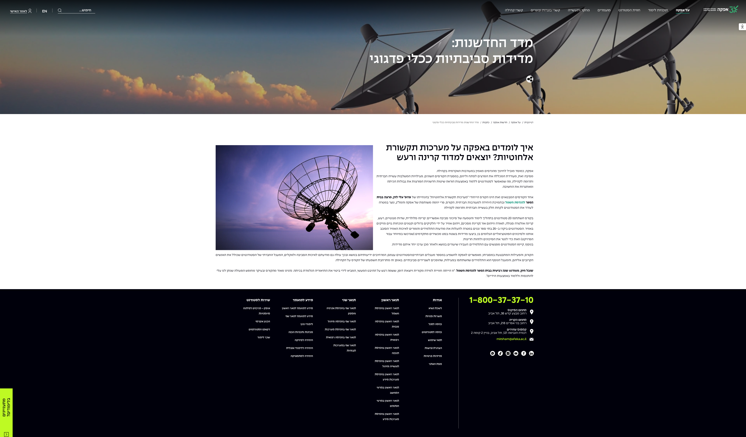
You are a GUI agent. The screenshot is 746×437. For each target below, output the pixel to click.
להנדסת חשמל (515, 202)
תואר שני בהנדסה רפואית (341, 337)
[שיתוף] (529, 79)
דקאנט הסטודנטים (259, 329)
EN (44, 11)
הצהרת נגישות (433, 348)
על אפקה (682, 10)
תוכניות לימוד (658, 10)
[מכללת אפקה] (721, 9)
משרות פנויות (433, 316)
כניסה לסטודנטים (432, 332)
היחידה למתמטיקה (302, 356)
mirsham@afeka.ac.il (511, 339)
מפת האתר (435, 364)
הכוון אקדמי (262, 321)
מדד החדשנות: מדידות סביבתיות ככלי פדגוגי (451, 51)
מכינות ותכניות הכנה (300, 332)
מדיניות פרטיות (433, 356)
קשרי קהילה (514, 10)
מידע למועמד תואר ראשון (297, 308)
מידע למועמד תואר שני (299, 316)
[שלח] (60, 10)
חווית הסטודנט (629, 10)
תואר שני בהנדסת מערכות (340, 329)
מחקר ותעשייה (579, 10)
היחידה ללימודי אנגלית (299, 348)
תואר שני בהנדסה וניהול (342, 321)
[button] (742, 27)
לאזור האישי (18, 11)
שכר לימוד (263, 337)
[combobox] (76, 10)
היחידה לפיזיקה (304, 340)
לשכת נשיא (435, 308)
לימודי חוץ (306, 324)
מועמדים (604, 10)
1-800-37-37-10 (501, 300)
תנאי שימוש (435, 340)
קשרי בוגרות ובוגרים (545, 10)
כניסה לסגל (435, 324)
